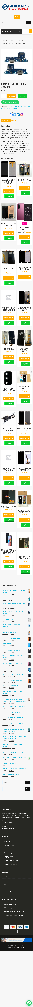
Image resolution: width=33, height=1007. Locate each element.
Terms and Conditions (10, 864)
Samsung (15, 109)
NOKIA (3, 109)
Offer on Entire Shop (10, 904)
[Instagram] (21, 114)
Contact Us (7, 849)
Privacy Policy (8, 853)
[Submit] (28, 22)
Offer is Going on (9, 908)
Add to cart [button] (7, 191)
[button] (30, 31)
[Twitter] (14, 114)
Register (6, 880)
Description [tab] (5, 121)
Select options (24, 277)
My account (7, 892)
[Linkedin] (18, 114)
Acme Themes (21, 947)
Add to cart (11, 96)
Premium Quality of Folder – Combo (14, 912)
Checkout (6, 888)
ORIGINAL (9, 109)
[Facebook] (11, 114)
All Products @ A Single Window (13, 915)
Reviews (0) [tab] (14, 121)
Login (5, 876)
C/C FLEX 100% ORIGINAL (16, 107)
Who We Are (7, 841)
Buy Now (22, 96)
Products (8, 31)
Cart (5, 884)
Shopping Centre (9, 845)
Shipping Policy (8, 857)
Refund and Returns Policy (11, 860)
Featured (27, 107)
